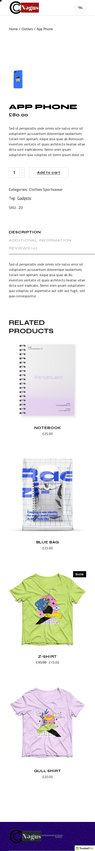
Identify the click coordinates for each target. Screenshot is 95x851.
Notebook (47, 428)
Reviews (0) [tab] (23, 248)
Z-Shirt (47, 656)
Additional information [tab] (40, 240)
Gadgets (24, 198)
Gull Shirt (47, 771)
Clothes (35, 189)
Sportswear (53, 189)
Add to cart (48, 173)
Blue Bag (47, 542)
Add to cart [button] (36, 434)
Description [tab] (25, 232)
